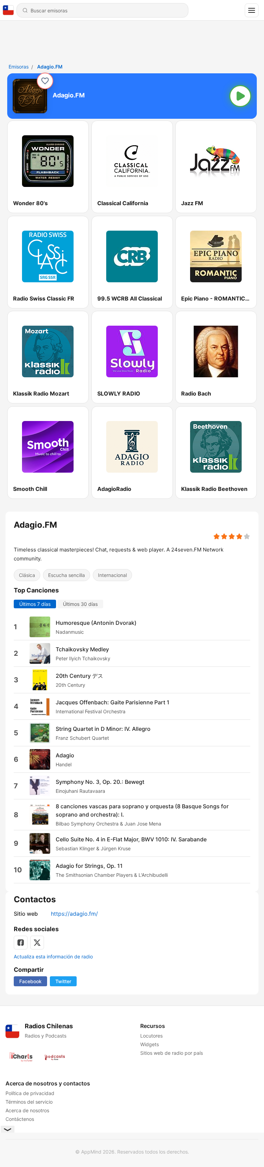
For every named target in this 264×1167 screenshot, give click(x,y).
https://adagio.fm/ (74, 913)
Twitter (63, 981)
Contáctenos (20, 1119)
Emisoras (19, 67)
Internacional (112, 575)
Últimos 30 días (80, 604)
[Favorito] (45, 81)
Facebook (30, 981)
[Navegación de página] (251, 10)
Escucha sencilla (66, 575)
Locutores (151, 1036)
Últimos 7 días (35, 604)
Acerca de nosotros (27, 1110)
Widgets (149, 1044)
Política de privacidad (30, 1093)
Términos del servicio (29, 1102)
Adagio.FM (50, 67)
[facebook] (21, 942)
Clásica (27, 575)
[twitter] (37, 942)
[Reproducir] (240, 96)
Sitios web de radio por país (171, 1053)
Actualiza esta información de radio (53, 956)
